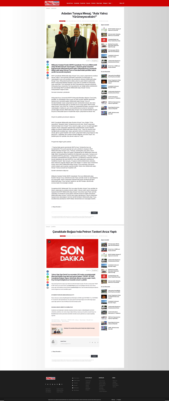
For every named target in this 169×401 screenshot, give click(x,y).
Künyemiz (76, 387)
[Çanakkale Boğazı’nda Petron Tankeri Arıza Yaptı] (72, 253)
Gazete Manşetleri (103, 391)
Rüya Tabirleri (115, 385)
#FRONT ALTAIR (71, 319)
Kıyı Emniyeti (66, 297)
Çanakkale (76, 3)
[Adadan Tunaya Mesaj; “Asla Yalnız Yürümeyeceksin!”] (72, 41)
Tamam (119, 399)
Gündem (93, 3)
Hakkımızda (48, 388)
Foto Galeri (76, 378)
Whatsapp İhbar (60, 390)
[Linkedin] (55, 384)
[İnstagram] (51, 384)
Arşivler (76, 385)
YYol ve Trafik (102, 382)
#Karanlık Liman (89, 319)
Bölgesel (105, 3)
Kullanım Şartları (60, 388)
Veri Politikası (48, 391)
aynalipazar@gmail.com (66, 343)
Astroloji (114, 386)
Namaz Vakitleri (102, 383)
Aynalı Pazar (70, 3)
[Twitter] (48, 384)
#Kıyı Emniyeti (82, 319)
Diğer (110, 3)
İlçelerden (82, 3)
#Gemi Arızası (64, 319)
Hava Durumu (102, 380)
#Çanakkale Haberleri (56, 321)
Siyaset (88, 3)
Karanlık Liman (54, 313)
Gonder (94, 212)
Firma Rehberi (102, 389)
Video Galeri (77, 380)
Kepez (83, 285)
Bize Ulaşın (76, 390)
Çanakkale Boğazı (71, 285)
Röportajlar (99, 3)
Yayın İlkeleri (48, 390)
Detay (113, 399)
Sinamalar (101, 386)
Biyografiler (115, 383)
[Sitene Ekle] (62, 384)
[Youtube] (53, 384)
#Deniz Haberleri (65, 321)
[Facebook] (46, 384)
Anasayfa (48, 8)
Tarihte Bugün (102, 385)
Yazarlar (76, 382)
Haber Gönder (60, 391)
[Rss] (58, 384)
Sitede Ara (115, 380)
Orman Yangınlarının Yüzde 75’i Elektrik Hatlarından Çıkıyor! (114, 81)
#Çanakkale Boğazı (56, 319)
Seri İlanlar (101, 388)
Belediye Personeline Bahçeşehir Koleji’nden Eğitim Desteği (113, 45)
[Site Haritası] (60, 384)
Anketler (114, 382)
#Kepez (77, 319)
